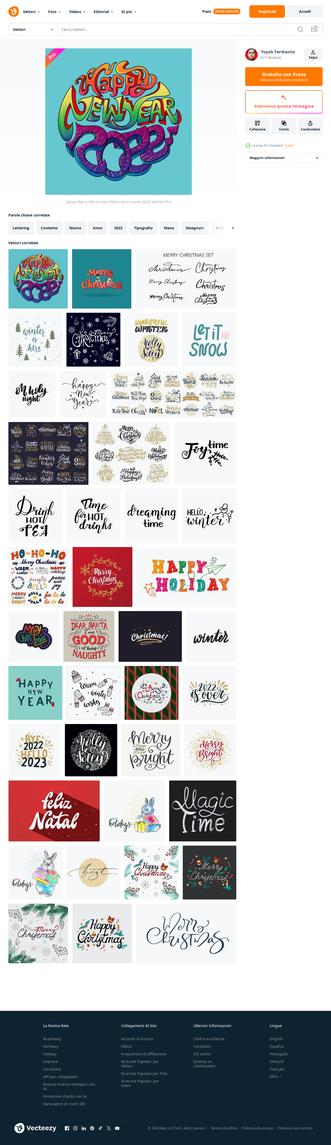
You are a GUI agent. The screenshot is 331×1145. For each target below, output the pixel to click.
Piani (206, 11)
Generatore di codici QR (64, 1103)
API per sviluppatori (60, 1076)
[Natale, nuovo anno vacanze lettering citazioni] (131, 453)
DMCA (126, 1046)
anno (98, 227)
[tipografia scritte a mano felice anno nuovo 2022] (38, 279)
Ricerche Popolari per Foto (144, 1073)
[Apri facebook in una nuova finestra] (67, 1128)
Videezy (50, 1053)
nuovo (75, 227)
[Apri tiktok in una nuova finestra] (100, 1128)
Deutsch (277, 1061)
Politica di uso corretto (295, 1128)
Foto (52, 11)
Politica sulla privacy (257, 1128)
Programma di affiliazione (143, 1053)
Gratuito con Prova (284, 76)
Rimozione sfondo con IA (65, 1096)
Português (279, 1053)
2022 (118, 227)
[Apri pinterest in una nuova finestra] (92, 1128)
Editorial (101, 11)
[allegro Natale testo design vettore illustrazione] (101, 279)
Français (277, 1069)
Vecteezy (50, 1046)
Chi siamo (202, 1053)
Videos (75, 11)
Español (277, 1046)
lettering (21, 227)
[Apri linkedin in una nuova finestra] (84, 1128)
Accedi (305, 11)
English (276, 1038)
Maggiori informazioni (267, 158)
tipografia (143, 227)
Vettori (29, 11)
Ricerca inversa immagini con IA (69, 1086)
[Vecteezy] (13, 11)
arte (219, 227)
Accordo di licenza (137, 1038)
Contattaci (202, 1046)
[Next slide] (228, 228)
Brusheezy (52, 1038)
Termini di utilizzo (224, 1128)
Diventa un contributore (204, 1063)
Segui (313, 57)
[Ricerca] (300, 29)
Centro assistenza (209, 1038)
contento (49, 227)
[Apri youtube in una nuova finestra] (117, 1128)
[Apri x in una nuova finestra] (109, 1128)
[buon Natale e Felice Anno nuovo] (33, 636)
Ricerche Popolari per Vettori (140, 1063)
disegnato (195, 227)
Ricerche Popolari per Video (140, 1083)
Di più (126, 11)
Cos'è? (289, 145)
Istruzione (52, 1069)
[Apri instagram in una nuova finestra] (75, 1128)
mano (169, 227)
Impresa (50, 1061)
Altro (274, 1076)
